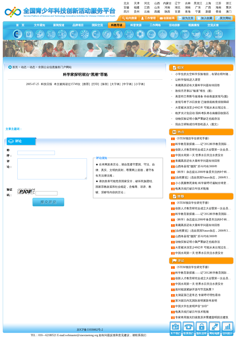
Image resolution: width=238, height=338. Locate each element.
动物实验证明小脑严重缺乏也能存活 (197, 118)
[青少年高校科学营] (218, 34)
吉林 (188, 3)
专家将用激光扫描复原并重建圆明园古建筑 (201, 317)
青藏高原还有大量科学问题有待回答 (197, 85)
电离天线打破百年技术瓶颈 (192, 188)
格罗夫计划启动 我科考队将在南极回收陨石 (202, 113)
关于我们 (175, 333)
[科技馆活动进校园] (118, 34)
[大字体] (115, 84)
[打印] (95, 84)
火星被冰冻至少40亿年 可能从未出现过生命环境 (205, 107)
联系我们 (188, 333)
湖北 (177, 7)
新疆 (208, 11)
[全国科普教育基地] (162, 34)
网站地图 (214, 333)
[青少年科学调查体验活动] (129, 34)
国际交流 (97, 25)
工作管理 (150, 18)
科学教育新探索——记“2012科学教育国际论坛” (204, 144)
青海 (188, 11)
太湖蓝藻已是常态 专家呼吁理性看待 (198, 295)
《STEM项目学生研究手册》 (193, 138)
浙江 (228, 3)
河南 (167, 7)
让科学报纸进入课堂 (187, 79)
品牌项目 (78, 25)
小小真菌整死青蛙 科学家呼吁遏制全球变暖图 (203, 183)
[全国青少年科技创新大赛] (28, 34)
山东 (157, 7)
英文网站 (225, 18)
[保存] (104, 84)
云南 (147, 11)
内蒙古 (167, 3)
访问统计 (227, 333)
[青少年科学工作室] (174, 34)
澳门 (228, 11)
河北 (147, 3)
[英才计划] (207, 34)
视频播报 (193, 25)
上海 (208, 3)
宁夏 (198, 11)
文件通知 (39, 25)
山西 (157, 3)
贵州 (136, 11)
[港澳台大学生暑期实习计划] (84, 34)
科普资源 (136, 25)
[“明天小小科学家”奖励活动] (40, 34)
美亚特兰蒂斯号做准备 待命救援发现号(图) (201, 96)
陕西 (167, 11)
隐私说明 (201, 333)
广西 (208, 7)
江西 (147, 7)
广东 (198, 7)
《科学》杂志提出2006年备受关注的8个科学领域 (205, 172)
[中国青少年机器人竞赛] (51, 34)
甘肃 (177, 11)
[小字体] (139, 84)
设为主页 (187, 18)
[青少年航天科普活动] (151, 34)
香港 (218, 11)
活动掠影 (174, 25)
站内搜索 (131, 18)
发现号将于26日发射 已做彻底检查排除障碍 (202, 102)
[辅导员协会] (185, 34)
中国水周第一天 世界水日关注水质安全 (199, 155)
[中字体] (127, 84)
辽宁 (177, 3)
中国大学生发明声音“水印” (191, 306)
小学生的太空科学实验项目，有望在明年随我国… (206, 74)
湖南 (188, 7)
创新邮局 (169, 18)
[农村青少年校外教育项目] (107, 34)
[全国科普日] (62, 34)
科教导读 (116, 25)
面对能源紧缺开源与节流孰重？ (194, 289)
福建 (136, 7)
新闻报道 (58, 25)
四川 (126, 11)
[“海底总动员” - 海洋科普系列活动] (196, 34)
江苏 (218, 3)
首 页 (20, 25)
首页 (15, 67)
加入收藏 (206, 18)
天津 (136, 3)
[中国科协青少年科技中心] (17, 34)
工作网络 (155, 25)
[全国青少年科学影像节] (140, 34)
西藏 (157, 11)
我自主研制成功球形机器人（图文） (197, 124)
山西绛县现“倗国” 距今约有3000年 (196, 166)
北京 (126, 3)
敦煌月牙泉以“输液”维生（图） (194, 90)
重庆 (228, 7)
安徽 (126, 7)
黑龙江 (198, 3)
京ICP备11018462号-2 (90, 329)
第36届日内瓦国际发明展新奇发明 (196, 300)
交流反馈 (213, 25)
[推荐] (86, 84)
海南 (218, 7)
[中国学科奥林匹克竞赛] (73, 34)
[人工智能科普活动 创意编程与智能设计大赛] (95, 34)
